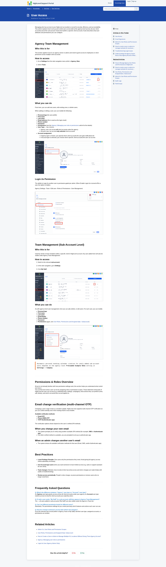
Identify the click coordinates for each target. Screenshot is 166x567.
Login (129, 1)
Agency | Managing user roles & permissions (65, 125)
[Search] (136, 9)
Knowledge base (120, 3)
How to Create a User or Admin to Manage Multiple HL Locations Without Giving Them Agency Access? (69, 536)
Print (116, 29)
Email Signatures (120, 39)
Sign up (134, 1)
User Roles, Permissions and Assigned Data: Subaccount (55, 533)
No (75, 553)
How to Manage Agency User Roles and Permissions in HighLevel (125, 63)
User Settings (56, 8)
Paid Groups (118, 83)
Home (110, 3)
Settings (46, 8)
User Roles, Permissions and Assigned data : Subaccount (71, 321)
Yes (83, 553)
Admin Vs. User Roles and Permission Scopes (52, 529)
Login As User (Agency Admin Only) (49, 543)
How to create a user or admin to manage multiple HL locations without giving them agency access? (126, 47)
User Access (118, 36)
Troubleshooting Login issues (124, 51)
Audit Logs (118, 81)
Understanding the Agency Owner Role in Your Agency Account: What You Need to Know (125, 54)
